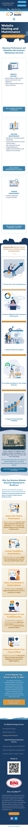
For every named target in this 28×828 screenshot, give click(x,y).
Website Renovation (9, 732)
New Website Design (9, 729)
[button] (14, 19)
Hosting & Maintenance (10, 735)
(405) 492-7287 (15, 9)
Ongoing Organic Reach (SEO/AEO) (14, 746)
